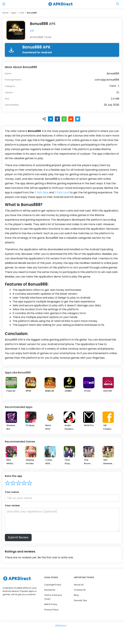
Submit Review (18, 537)
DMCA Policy (50, 604)
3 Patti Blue (41, 192)
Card (21, 12)
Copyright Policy (52, 584)
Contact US (80, 589)
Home (5, 12)
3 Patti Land (62, 192)
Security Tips (80, 600)
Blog (76, 595)
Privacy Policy (51, 609)
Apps (13, 12)
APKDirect (61, 625)
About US (78, 584)
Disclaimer (49, 589)
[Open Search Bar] (117, 4)
